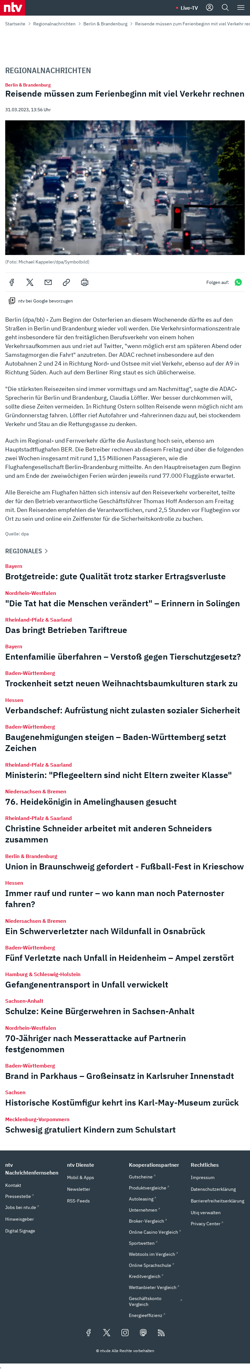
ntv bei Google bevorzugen (45, 301)
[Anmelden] (210, 8)
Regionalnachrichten (54, 24)
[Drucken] (84, 282)
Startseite (15, 24)
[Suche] (225, 8)
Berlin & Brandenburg (105, 24)
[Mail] (48, 282)
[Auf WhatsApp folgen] (238, 282)
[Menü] (241, 8)
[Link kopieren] (66, 282)
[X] (29, 282)
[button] (125, 192)
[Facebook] (11, 282)
